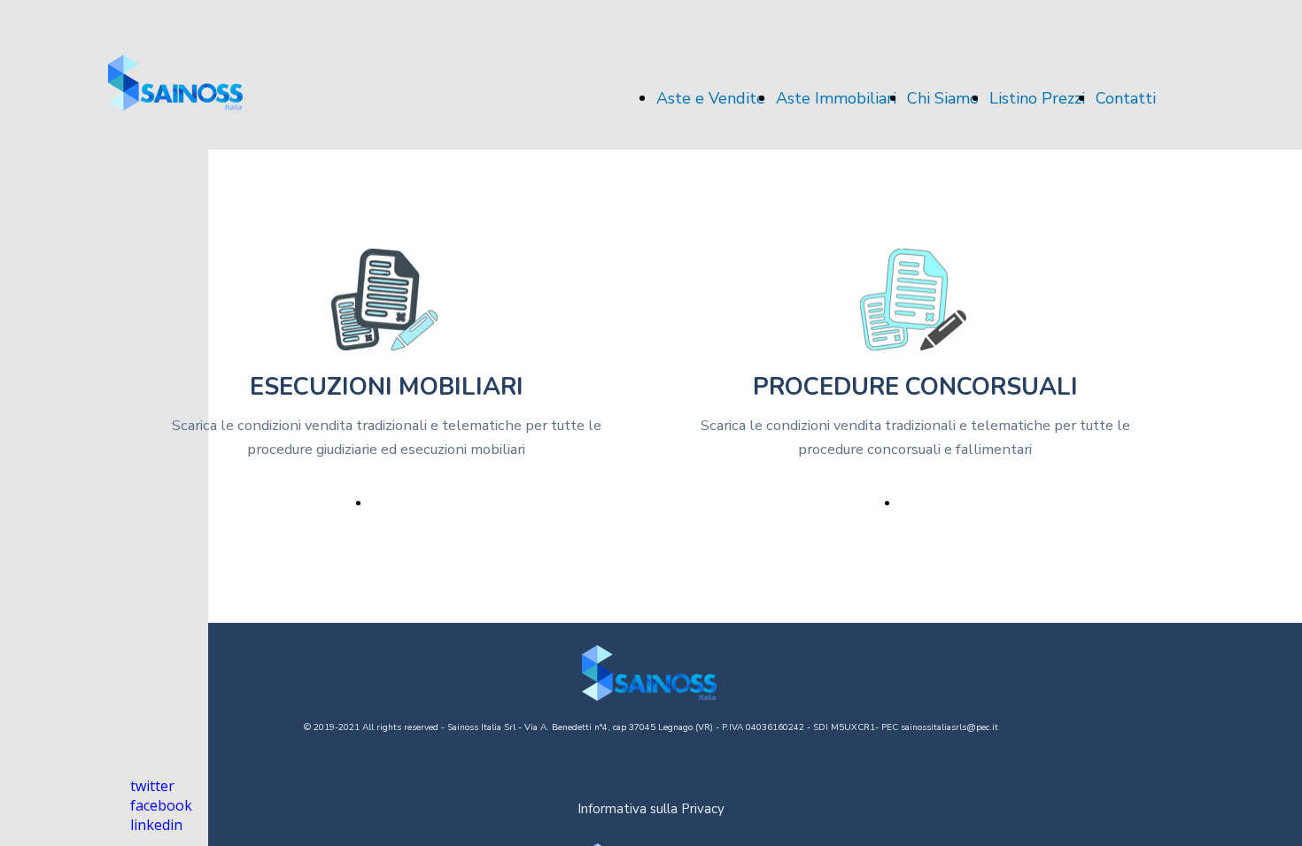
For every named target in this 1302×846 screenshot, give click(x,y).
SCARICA (401, 502)
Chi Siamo (943, 98)
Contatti (1126, 98)
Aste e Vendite (710, 98)
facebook (161, 805)
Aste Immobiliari (836, 98)
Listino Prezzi (1037, 98)
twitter (152, 786)
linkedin (156, 824)
